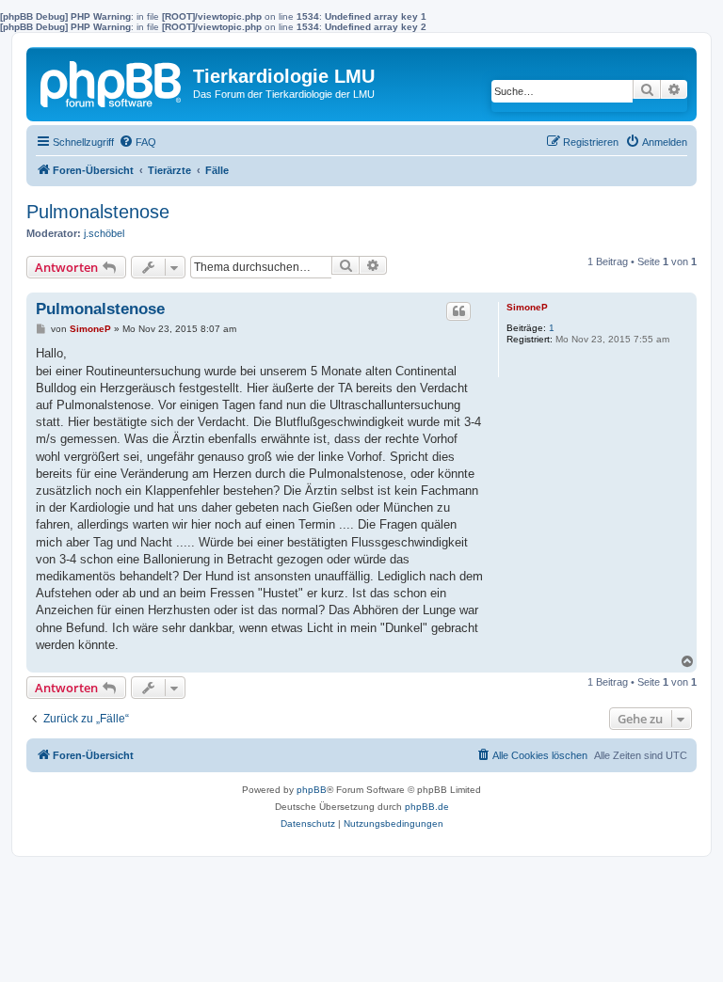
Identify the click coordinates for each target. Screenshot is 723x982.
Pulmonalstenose (97, 211)
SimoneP (527, 307)
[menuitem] (137, 142)
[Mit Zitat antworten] (458, 311)
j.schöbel (104, 233)
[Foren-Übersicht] (112, 81)
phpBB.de (427, 806)
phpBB (312, 789)
